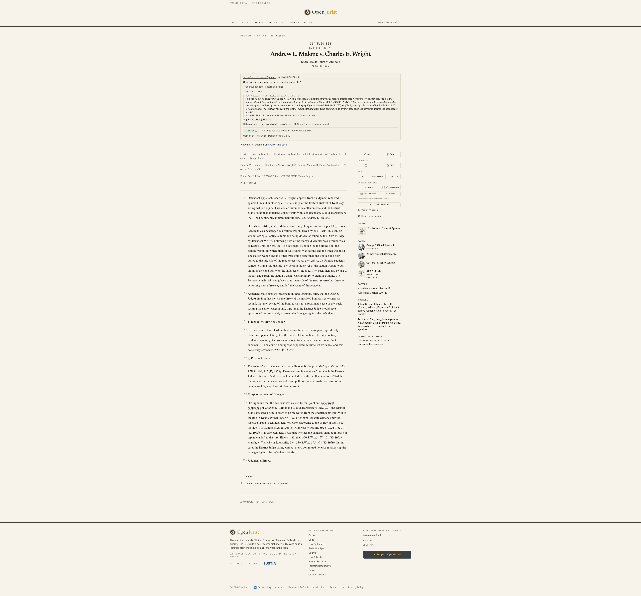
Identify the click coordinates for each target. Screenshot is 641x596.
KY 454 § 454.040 (262, 119)
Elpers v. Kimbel (320, 124)
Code (245, 22)
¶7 (245, 366)
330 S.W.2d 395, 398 (309, 442)
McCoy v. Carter (302, 124)
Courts (259, 22)
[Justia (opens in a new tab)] (269, 563)
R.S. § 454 (295, 418)
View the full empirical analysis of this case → (265, 144)
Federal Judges (316, 548)
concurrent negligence (370, 344)
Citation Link (377, 176)
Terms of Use (337, 587)
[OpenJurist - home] (320, 12)
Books (308, 22)
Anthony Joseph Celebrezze (381, 254)
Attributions (319, 587)
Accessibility (262, 587)
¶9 (245, 402)
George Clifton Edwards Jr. (380, 245)
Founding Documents (320, 566)
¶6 (245, 357)
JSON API (368, 544)
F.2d (271, 36)
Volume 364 (260, 36)
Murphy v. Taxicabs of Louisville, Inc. (273, 124)
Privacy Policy (355, 587)
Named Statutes (317, 561)
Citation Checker (317, 574)
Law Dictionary (316, 544)
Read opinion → (374, 277)
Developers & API (372, 535)
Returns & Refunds (298, 587)
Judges (272, 22)
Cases (234, 22)
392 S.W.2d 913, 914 (332, 427)
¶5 (245, 329)
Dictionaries (290, 22)
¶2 (245, 225)
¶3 (245, 293)
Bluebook (394, 176)
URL (363, 176)
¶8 (245, 394)
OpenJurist (245, 36)
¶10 (245, 460)
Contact (279, 587)
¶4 (245, 321)
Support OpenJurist (387, 554)
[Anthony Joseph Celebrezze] (361, 256)
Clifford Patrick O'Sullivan (380, 262)
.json (257, 502)
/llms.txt (367, 540)
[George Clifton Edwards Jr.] (361, 247)
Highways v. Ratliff (306, 427)
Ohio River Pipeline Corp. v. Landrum (298, 115)
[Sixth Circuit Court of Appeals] (361, 273)
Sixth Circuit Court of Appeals (320, 62)
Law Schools (315, 557)
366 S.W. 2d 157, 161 (315, 437)
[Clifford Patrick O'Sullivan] (361, 264)
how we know (305, 131)
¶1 (245, 197)
